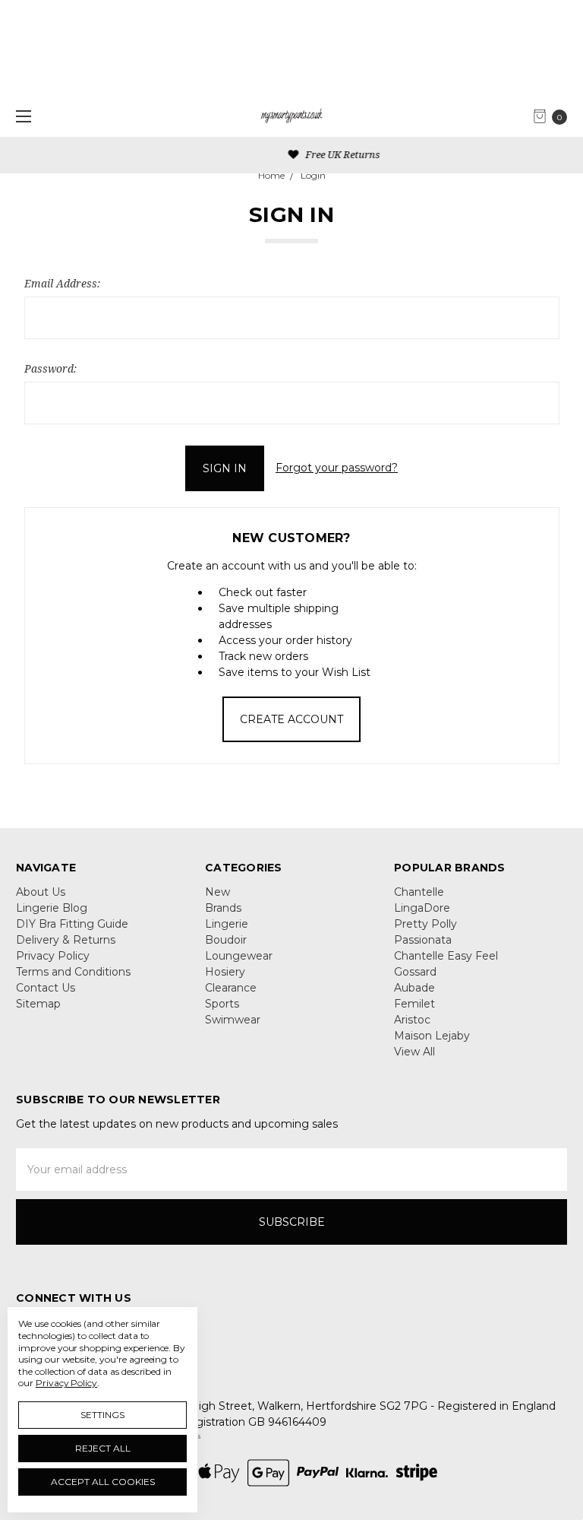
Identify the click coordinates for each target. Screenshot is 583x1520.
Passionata (423, 940)
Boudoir (226, 940)
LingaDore (422, 908)
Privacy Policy (53, 956)
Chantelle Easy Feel (446, 956)
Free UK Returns (298, 154)
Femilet (414, 1004)
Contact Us (45, 988)
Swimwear (232, 1020)
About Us (40, 892)
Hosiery (225, 972)
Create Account (291, 719)
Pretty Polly (425, 924)
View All (414, 1051)
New (217, 892)
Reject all (103, 1448)
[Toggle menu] (21, 116)
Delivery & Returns (65, 940)
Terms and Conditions (73, 972)
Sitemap (38, 1004)
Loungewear (239, 956)
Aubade (414, 988)
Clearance (231, 988)
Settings (102, 1414)
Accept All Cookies (103, 1481)
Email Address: (62, 283)
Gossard (415, 972)
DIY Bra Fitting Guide (72, 924)
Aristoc (412, 1020)
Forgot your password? (337, 467)
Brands (223, 908)
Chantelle (419, 892)
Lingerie (226, 924)
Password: (50, 368)
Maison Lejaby (432, 1035)
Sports (222, 1004)
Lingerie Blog (51, 908)
